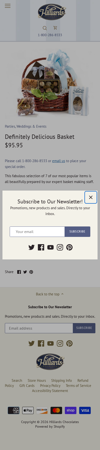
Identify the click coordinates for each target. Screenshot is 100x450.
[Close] (90, 197)
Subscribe (77, 231)
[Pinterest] (69, 247)
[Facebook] (41, 247)
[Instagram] (60, 247)
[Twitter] (31, 247)
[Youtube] (50, 247)
